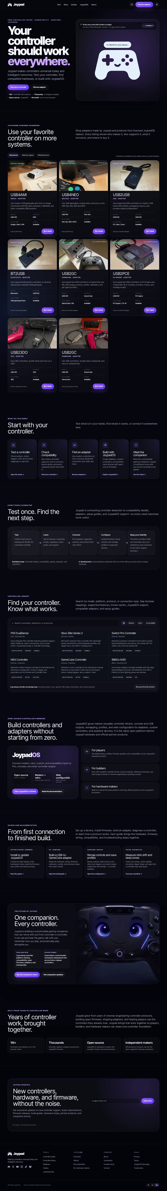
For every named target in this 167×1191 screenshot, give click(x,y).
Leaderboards (48, 1172)
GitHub (76, 1160)
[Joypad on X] (13, 1167)
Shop (66, 5)
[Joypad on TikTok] (26, 1167)
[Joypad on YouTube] (17, 1167)
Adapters (46, 1164)
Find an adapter (144, 4)
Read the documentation (52, 791)
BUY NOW (48, 231)
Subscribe (148, 1101)
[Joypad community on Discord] (9, 1167)
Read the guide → (17, 874)
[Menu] (156, 4)
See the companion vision (27, 975)
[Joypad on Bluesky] (30, 1167)
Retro (140, 623)
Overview (77, 1157)
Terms (136, 1160)
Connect (149, 26)
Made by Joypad (27, 155)
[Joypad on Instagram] (22, 1167)
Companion (108, 1160)
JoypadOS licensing (141, 1164)
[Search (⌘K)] (131, 4)
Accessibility (150, 623)
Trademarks (138, 1168)
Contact (107, 1168)
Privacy (137, 1157)
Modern (131, 623)
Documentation (79, 1164)
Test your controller (18, 87)
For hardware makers (81, 1168)
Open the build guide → (57, 874)
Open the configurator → (96, 874)
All (124, 623)
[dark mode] (157, 1185)
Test (59, 5)
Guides (74, 5)
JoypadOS (84, 5)
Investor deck (109, 1164)
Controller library (49, 1160)
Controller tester (49, 1157)
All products (13, 155)
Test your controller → (134, 874)
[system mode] (152, 1185)
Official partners (43, 155)
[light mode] (148, 1185)
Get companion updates (53, 975)
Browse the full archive (145, 687)
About (93, 5)
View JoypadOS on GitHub (25, 791)
